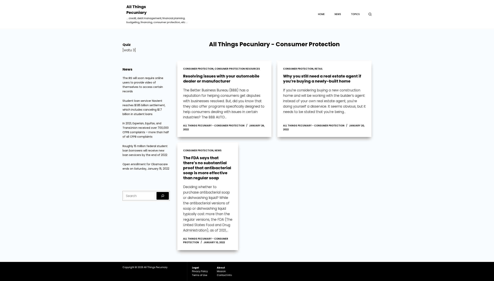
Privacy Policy (200, 271)
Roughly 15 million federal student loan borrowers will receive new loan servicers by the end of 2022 (145, 150)
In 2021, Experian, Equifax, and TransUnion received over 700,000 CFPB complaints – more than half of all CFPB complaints (146, 130)
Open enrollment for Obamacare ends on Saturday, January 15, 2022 (146, 166)
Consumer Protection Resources (237, 68)
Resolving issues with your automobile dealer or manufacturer (221, 78)
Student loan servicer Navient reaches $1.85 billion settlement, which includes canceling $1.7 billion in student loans (144, 107)
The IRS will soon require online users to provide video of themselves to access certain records (143, 84)
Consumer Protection (198, 68)
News (338, 14)
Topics (355, 14)
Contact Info (224, 275)
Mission (221, 271)
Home (321, 14)
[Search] (370, 14)
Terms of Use (199, 275)
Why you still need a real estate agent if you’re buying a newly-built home (322, 78)
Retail (319, 68)
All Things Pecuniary (155, 267)
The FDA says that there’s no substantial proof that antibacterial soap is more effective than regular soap (207, 168)
